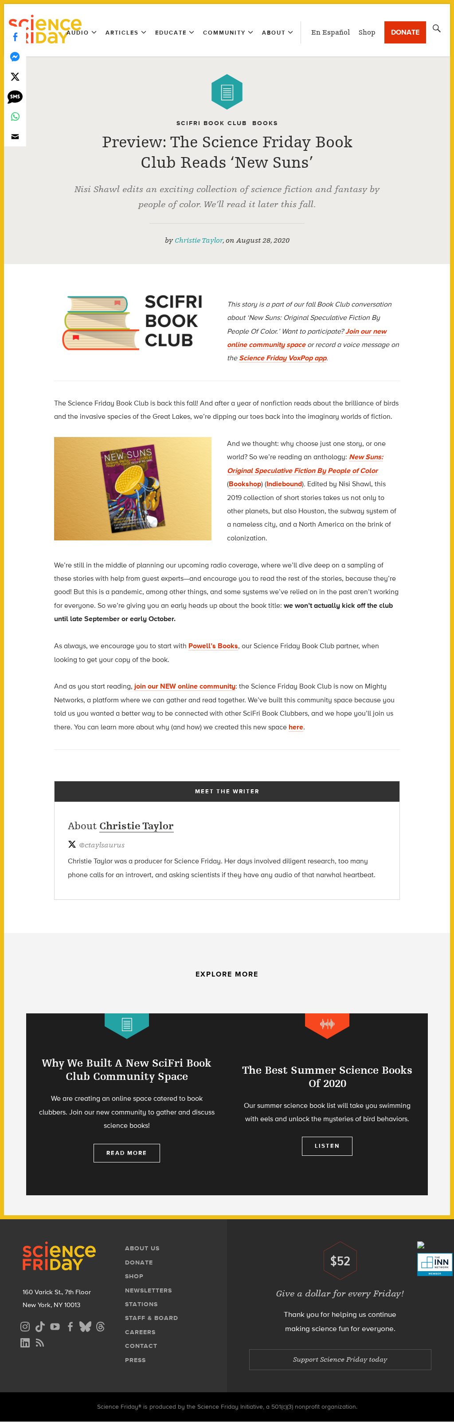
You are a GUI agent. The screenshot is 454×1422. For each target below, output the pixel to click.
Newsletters (148, 1290)
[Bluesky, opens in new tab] (85, 1325)
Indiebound (284, 484)
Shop (367, 32)
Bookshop (245, 484)
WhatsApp (15, 116)
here (296, 727)
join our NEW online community (184, 686)
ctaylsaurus (102, 845)
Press (135, 1360)
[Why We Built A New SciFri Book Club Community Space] (126, 1104)
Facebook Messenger (15, 57)
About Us (142, 1248)
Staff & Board (151, 1318)
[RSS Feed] (40, 1341)
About (274, 32)
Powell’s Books (213, 646)
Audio (78, 32)
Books (265, 123)
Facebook (15, 37)
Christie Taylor (199, 240)
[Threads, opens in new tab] (100, 1325)
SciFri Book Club (211, 123)
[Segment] (327, 1026)
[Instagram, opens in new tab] (24, 1325)
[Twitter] (15, 77)
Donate (405, 32)
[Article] (227, 92)
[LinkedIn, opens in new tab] (24, 1341)
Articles (122, 32)
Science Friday (45, 30)
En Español (330, 32)
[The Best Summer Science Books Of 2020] (327, 1104)
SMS (15, 96)
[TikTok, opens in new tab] (40, 1325)
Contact (141, 1346)
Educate (171, 32)
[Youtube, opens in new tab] (55, 1325)
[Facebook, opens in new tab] (70, 1325)
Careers (140, 1332)
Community (224, 32)
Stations (141, 1304)
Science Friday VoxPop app (282, 358)
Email (15, 136)
